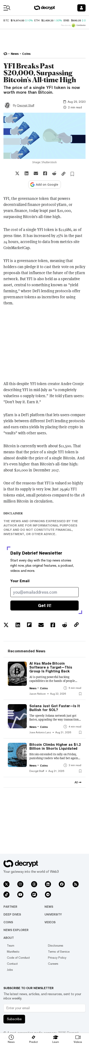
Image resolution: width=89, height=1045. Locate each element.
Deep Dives (12, 914)
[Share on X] (17, 173)
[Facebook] (62, 884)
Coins (8, 922)
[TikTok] (6, 895)
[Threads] (34, 884)
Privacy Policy (57, 957)
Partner (10, 906)
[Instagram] (20, 884)
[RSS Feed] (76, 884)
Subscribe (14, 1019)
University (53, 914)
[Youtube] (20, 895)
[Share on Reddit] (54, 173)
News (48, 906)
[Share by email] (36, 173)
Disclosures (55, 945)
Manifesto (13, 951)
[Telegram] (48, 895)
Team (10, 945)
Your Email (20, 581)
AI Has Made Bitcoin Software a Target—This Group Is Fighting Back (50, 667)
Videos (50, 922)
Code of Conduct (18, 957)
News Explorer (16, 930)
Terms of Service (59, 951)
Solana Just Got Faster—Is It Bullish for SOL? (54, 708)
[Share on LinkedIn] (27, 173)
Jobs (10, 969)
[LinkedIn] (48, 884)
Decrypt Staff (25, 105)
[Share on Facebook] (45, 173)
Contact (12, 963)
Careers (53, 963)
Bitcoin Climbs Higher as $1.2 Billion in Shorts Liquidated (55, 747)
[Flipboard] (34, 895)
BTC (6, 20)
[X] (6, 884)
